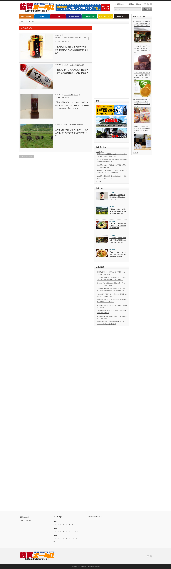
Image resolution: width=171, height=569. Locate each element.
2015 (55, 535)
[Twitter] (148, 556)
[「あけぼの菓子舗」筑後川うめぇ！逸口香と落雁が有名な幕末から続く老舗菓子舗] (142, 96)
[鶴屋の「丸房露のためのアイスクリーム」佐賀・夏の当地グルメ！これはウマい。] (142, 149)
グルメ (58, 16)
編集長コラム (121, 16)
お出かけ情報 (90, 16)
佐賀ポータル (83, 566)
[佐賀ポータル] (37, 10)
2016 (55, 528)
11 (76, 538)
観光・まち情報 (26, 16)
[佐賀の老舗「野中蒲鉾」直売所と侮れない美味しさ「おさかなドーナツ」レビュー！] (142, 123)
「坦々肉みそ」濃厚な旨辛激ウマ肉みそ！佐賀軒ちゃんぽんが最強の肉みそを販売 (71, 50)
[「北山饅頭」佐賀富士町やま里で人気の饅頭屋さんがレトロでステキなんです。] (142, 42)
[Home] (22, 21)
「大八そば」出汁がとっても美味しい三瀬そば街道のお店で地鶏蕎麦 (117, 226)
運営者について (121, 4)
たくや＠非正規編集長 (62, 41)
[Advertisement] (111, 61)
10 (73, 538)
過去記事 (98, 181)
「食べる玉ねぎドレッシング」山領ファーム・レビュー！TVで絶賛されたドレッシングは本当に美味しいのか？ (72, 105)
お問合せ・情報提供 (135, 4)
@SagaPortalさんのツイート (96, 516)
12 (54, 541)
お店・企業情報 (74, 16)
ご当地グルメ (78, 38)
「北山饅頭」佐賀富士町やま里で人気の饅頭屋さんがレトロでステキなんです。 (117, 240)
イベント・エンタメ (105, 16)
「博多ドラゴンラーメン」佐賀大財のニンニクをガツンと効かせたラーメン (117, 254)
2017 (55, 521)
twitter (148, 4)
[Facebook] (151, 556)
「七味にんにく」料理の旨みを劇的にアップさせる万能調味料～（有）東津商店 (71, 71)
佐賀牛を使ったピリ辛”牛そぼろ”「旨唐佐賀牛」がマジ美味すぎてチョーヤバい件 (71, 133)
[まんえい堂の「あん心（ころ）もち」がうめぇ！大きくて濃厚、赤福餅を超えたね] (142, 69)
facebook (151, 4)
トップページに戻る (26, 156)
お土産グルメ (59, 38)
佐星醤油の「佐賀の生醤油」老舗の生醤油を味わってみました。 (117, 197)
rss (145, 4)
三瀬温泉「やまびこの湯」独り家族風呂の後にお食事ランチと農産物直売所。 (117, 211)
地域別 (42, 16)
